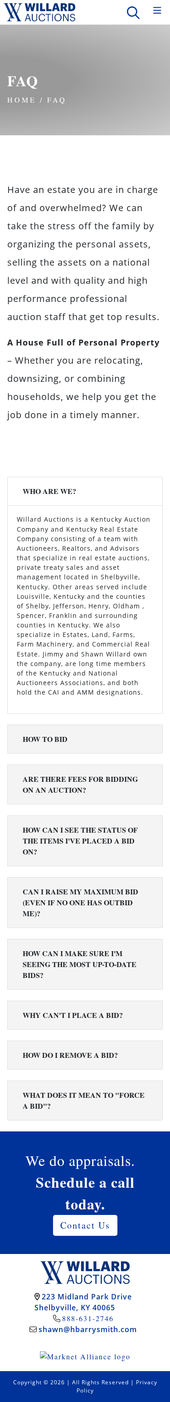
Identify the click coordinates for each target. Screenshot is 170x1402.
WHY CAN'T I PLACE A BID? (73, 1015)
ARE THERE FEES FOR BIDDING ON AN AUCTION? (80, 784)
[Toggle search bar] (133, 12)
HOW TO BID (45, 739)
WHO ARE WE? (49, 491)
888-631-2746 (88, 1318)
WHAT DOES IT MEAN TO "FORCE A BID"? (84, 1100)
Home (21, 99)
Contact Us (85, 1225)
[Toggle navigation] (157, 10)
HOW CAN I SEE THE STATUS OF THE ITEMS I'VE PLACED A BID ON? (80, 840)
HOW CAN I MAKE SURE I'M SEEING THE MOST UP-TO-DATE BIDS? (79, 964)
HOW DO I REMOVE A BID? (70, 1055)
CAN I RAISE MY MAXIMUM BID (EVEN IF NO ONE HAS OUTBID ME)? (80, 902)
